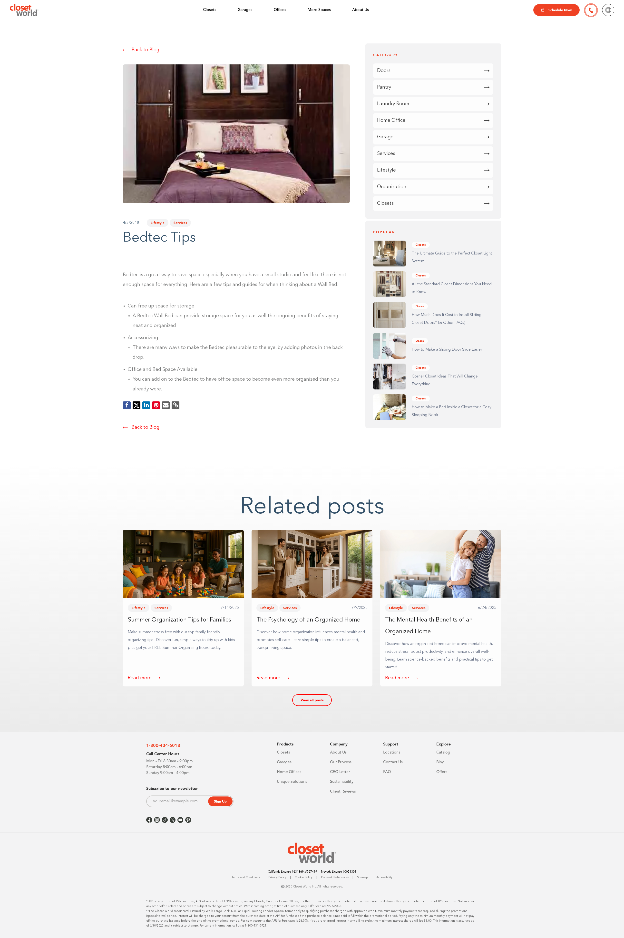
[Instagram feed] (157, 820)
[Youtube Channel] (180, 820)
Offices (280, 10)
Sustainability (341, 782)
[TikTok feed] (165, 820)
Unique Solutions (292, 782)
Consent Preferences (335, 877)
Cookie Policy (303, 877)
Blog (440, 762)
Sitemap (362, 877)
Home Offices (289, 772)
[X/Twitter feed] (173, 820)
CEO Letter (340, 772)
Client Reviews (343, 792)
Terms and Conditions (246, 877)
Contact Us (393, 762)
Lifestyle (158, 223)
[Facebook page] (149, 820)
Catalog (443, 752)
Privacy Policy (277, 877)
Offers (441, 772)
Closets (209, 10)
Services (180, 223)
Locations (391, 752)
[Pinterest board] (188, 820)
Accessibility (384, 877)
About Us (360, 10)
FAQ (387, 772)
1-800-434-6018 (163, 745)
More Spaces (319, 10)
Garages (245, 10)
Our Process (340, 762)
